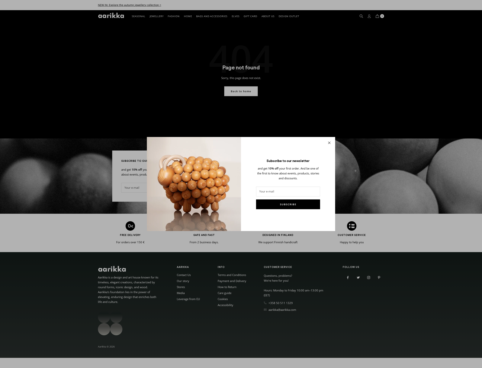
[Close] (329, 142)
